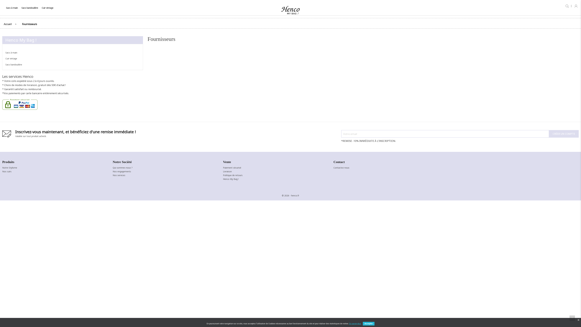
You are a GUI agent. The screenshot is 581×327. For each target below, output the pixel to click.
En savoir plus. (355, 324)
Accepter (368, 324)
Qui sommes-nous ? (123, 167)
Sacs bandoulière (29, 7)
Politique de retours (233, 175)
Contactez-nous (341, 167)
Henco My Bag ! (20, 40)
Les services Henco (17, 76)
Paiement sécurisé (232, 167)
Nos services (119, 175)
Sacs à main (12, 7)
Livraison (227, 171)
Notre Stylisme (9, 167)
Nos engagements (122, 171)
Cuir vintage (47, 7)
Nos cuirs (6, 171)
